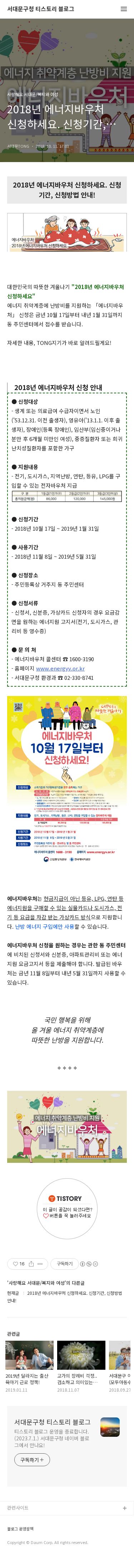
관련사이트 (18, 1507)
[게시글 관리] (40, 1264)
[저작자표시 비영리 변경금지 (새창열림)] (88, 1264)
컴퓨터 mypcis (22, 1543)
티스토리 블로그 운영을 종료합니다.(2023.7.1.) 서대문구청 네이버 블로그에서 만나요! (51, 1438)
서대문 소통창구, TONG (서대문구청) (44, 1520)
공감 (12, 1531)
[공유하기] (31, 1264)
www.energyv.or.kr (60, 668)
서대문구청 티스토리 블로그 (40, 9)
